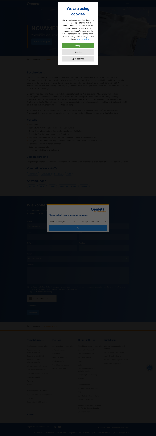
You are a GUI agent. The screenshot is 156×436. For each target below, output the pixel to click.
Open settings (78, 59)
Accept (78, 45)
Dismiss (78, 52)
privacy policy (83, 39)
